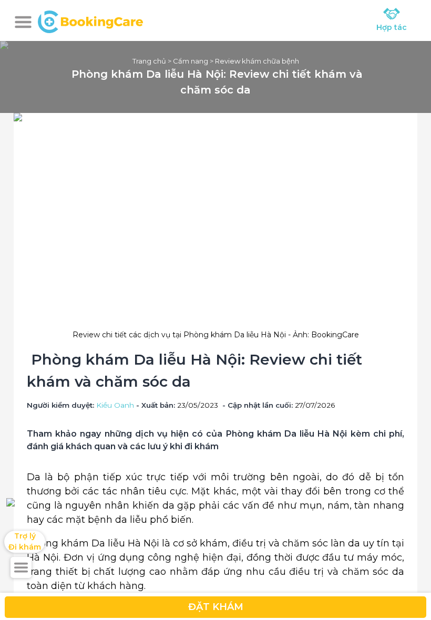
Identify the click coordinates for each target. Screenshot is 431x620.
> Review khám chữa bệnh (253, 61)
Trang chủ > (152, 61)
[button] (23, 22)
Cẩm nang (190, 61)
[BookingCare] (90, 20)
